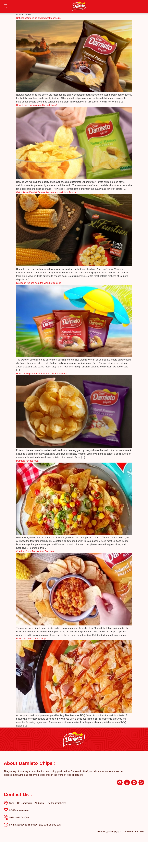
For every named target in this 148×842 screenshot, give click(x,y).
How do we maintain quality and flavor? (36, 105)
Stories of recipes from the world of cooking (38, 283)
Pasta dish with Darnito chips (31, 638)
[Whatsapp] (141, 782)
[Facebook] (120, 782)
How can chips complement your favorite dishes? (41, 373)
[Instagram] (127, 782)
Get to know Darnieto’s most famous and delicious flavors (46, 192)
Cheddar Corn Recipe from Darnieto (35, 551)
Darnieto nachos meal (27, 461)
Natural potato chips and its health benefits (38, 18)
